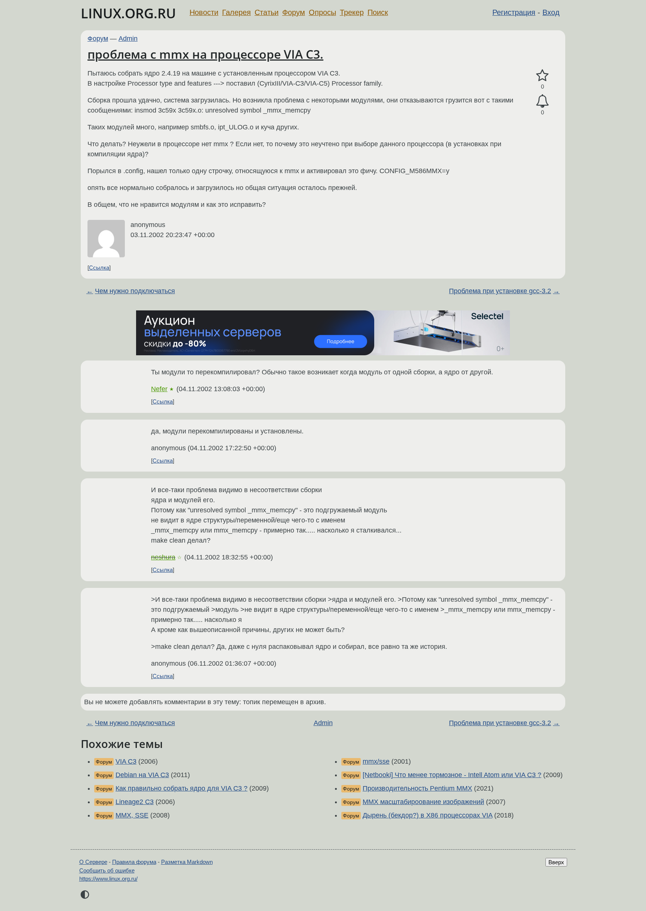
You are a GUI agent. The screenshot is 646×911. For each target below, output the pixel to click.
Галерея (236, 12)
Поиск (377, 12)
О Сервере (93, 862)
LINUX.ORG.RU (128, 13)
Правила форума (134, 862)
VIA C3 (126, 761)
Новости (204, 12)
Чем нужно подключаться (135, 291)
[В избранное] (542, 75)
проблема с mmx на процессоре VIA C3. (205, 54)
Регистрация (513, 12)
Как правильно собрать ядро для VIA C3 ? (181, 788)
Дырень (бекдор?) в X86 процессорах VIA (427, 815)
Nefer (159, 389)
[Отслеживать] (542, 101)
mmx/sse (376, 761)
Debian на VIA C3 (142, 775)
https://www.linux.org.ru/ (108, 878)
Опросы (322, 12)
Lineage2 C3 (135, 802)
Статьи (267, 12)
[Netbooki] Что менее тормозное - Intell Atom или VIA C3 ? (452, 775)
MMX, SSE (132, 815)
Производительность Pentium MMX (417, 788)
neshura (163, 557)
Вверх (556, 862)
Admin (128, 38)
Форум (293, 12)
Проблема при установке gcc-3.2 (500, 291)
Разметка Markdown (187, 862)
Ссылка (99, 267)
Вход (551, 12)
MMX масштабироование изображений (423, 802)
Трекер (352, 12)
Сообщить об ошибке (107, 870)
